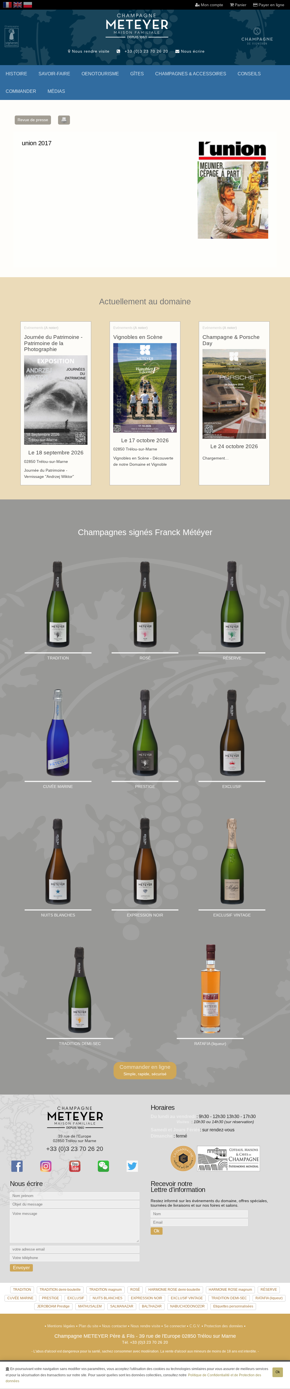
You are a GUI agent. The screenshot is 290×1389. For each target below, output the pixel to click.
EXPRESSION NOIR (146, 1298)
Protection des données (224, 1326)
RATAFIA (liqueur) (269, 1298)
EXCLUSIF (75, 1298)
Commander (21, 91)
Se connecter (175, 1326)
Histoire (16, 73)
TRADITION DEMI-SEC (229, 1298)
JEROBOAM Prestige (53, 1306)
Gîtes (137, 73)
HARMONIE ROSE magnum (230, 1289)
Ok (278, 1372)
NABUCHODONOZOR (187, 1306)
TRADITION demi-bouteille (60, 1289)
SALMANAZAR (121, 1306)
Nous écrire (192, 51)
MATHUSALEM (90, 1306)
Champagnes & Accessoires (190, 73)
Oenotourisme (100, 73)
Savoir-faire (54, 73)
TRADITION (22, 1289)
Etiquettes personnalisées (233, 1306)
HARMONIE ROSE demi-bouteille (174, 1289)
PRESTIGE (50, 1298)
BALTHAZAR (152, 1306)
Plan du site (89, 1326)
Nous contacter (115, 1326)
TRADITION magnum (105, 1289)
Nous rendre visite (90, 51)
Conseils (249, 73)
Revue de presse (33, 119)
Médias (56, 91)
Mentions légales (61, 1326)
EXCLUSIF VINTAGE (187, 1298)
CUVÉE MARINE (20, 1298)
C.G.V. (195, 1326)
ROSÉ (135, 1289)
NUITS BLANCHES (107, 1298)
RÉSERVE (269, 1289)
